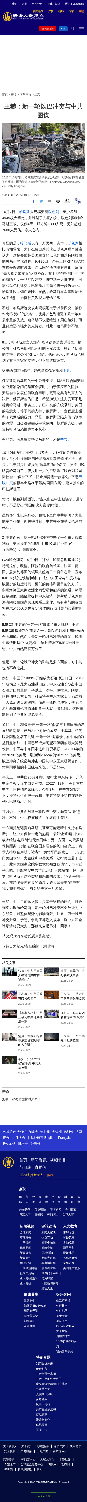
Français (64, 1137)
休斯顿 (68, 1132)
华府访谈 (25, 1262)
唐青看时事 (48, 1268)
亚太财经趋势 (28, 1278)
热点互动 (47, 1237)
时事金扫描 (48, 1242)
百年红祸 (41, 1399)
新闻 (23, 1189)
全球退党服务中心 (31, 1464)
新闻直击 (25, 1252)
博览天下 (25, 1214)
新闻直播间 (48, 28)
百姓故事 (41, 1414)
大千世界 (62, 1331)
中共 (66, 371)
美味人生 (62, 1321)
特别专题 (43, 1357)
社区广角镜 (27, 1273)
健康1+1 (29, 1300)
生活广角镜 (63, 1300)
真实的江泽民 (44, 1394)
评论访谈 (48, 1226)
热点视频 (40, 1209)
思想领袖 (47, 1252)
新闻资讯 (39, 1160)
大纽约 (22, 1132)
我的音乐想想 (64, 1351)
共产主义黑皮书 (46, 1409)
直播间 (41, 1167)
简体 (57, 3)
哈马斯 (24, 212)
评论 (14, 94)
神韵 (14, 3)
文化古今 (68, 1262)
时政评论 (25, 94)
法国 (78, 1132)
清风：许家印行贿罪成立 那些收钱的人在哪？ (30, 1040)
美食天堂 (62, 1315)
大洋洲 (57, 1132)
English (49, 1137)
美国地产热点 (71, 1268)
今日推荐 (71, 1209)
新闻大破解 (48, 1257)
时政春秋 (47, 1247)
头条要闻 (25, 1209)
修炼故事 (41, 1424)
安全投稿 (10, 1451)
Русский (9, 1143)
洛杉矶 (45, 1132)
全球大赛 (68, 1214)
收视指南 (43, 1446)
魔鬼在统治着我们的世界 (51, 1383)
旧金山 (8, 1137)
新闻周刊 (25, 1257)
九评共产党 (43, 1389)
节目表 (25, 1167)
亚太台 (20, 1137)
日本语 (23, 1143)
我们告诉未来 (44, 1363)
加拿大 (33, 1132)
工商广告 (41, 1429)
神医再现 (29, 1321)
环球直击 (25, 1237)
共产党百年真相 (46, 1373)
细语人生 (47, 1288)
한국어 (35, 1143)
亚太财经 (25, 1283)
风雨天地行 (43, 1404)
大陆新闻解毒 (49, 1283)
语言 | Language (74, 3)
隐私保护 (59, 1446)
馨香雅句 (68, 1247)
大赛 (24, 3)
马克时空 (47, 1278)
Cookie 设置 (43, 1496)
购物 (50, 1175)
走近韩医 (29, 1326)
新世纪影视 (25, 1469)
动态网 (65, 1464)
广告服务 (26, 1451)
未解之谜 (68, 1232)
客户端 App (60, 1451)
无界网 (8, 1469)
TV (64, 28)
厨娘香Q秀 (63, 1336)
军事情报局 (48, 1262)
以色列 (53, 212)
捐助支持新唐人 (31, 1175)
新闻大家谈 (48, 1232)
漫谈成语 (68, 1252)
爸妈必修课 (70, 1257)
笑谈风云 (68, 1237)
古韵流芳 (68, 1242)
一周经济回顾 (28, 1268)
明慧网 (52, 1464)
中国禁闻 (25, 1242)
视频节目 (58, 1160)
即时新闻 (55, 1209)
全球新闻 (25, 1232)
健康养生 (31, 1294)
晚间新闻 (25, 1247)
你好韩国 (62, 1310)
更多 (39, 1469)
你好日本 (62, 1305)
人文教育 (70, 1226)
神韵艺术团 (28, 1459)
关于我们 (27, 1446)
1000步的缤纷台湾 (66, 1344)
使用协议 (75, 1446)
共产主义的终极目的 (49, 1378)
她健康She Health (35, 1305)
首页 (5, 94)
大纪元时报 (47, 1459)
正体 (50, 3)
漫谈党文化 (43, 1419)
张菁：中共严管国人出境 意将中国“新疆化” (30, 975)
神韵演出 (52, 1214)
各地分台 (37, 3)
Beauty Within (65, 1326)
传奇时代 (41, 1368)
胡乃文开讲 (31, 1310)
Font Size (67, 200)
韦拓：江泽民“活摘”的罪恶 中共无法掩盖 (29, 1063)
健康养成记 (31, 1315)
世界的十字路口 (51, 1273)
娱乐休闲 (63, 1294)
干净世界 (65, 1459)
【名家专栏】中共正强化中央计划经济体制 (30, 1017)
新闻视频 (27, 1226)
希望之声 (10, 1464)
